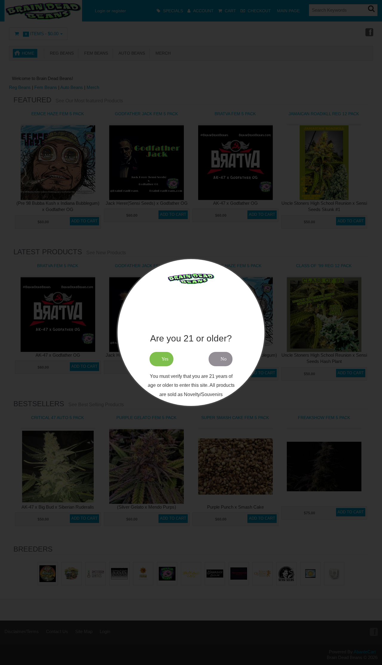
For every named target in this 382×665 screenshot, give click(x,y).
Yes (164, 358)
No (224, 358)
